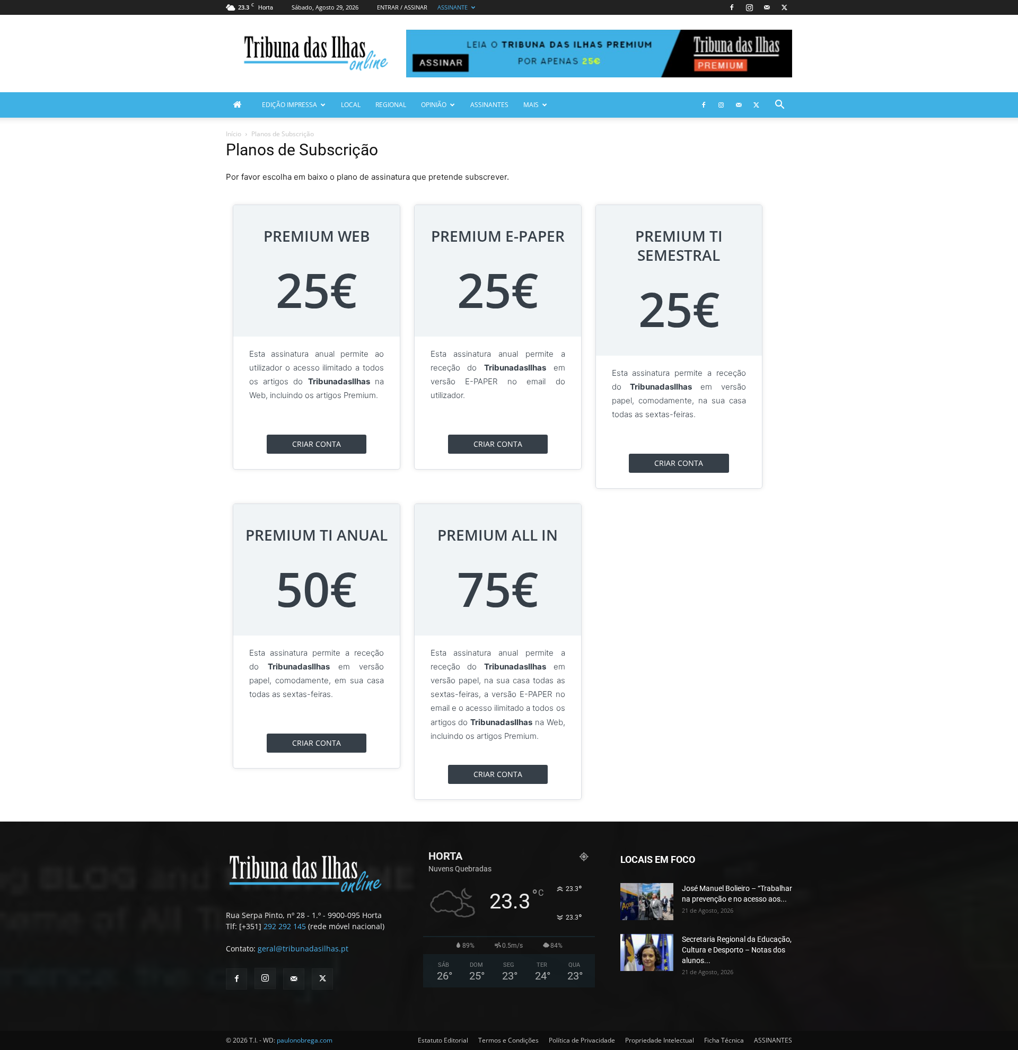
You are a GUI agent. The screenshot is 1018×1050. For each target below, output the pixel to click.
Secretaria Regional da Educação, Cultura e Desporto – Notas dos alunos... (737, 950)
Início (233, 133)
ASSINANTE (452, 7)
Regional (390, 104)
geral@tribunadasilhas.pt (303, 948)
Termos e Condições (508, 1040)
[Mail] (767, 7)
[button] (779, 106)
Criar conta (316, 444)
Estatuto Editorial (443, 1040)
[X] (784, 7)
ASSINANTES (489, 104)
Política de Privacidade (582, 1040)
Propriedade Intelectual (659, 1040)
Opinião (433, 104)
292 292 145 (285, 926)
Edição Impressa (289, 104)
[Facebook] (732, 7)
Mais (531, 104)
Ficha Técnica (724, 1040)
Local (351, 104)
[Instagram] (749, 7)
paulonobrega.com (304, 1040)
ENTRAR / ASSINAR (402, 7)
